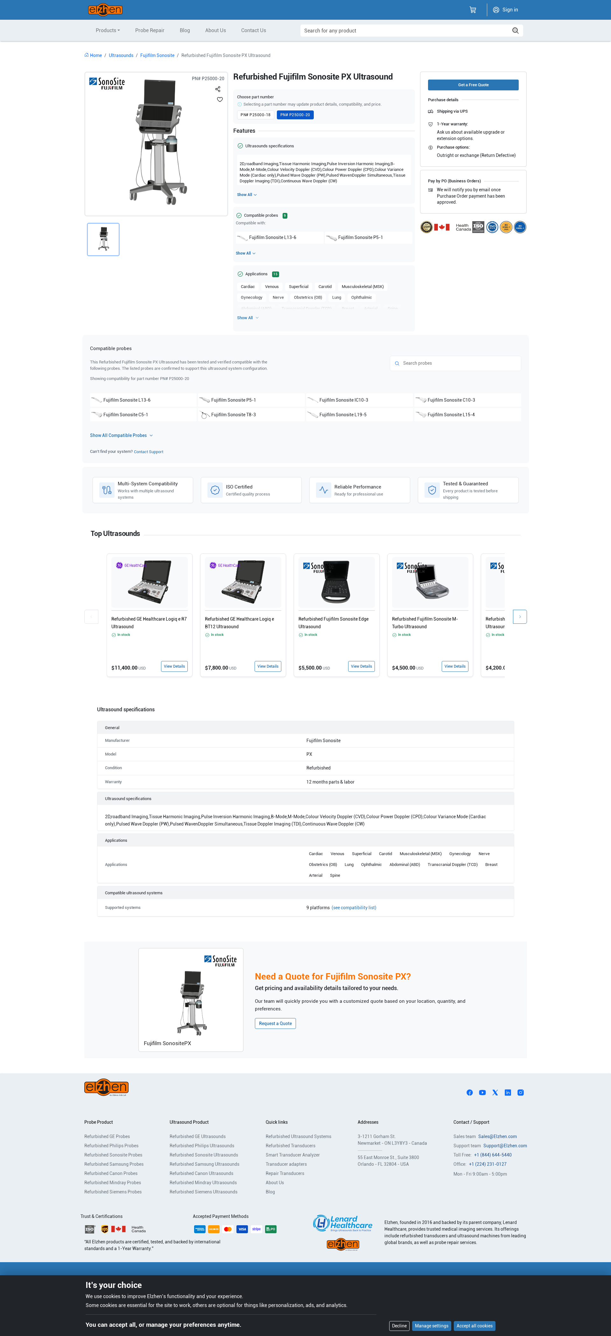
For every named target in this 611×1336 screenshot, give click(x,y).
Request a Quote (275, 1023)
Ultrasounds (121, 55)
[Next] (520, 617)
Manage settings (431, 1325)
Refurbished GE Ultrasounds (198, 1136)
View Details (174, 666)
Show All (244, 195)
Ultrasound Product (189, 1122)
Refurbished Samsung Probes (114, 1164)
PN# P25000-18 (255, 115)
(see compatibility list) (354, 907)
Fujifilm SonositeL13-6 (272, 237)
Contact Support (148, 451)
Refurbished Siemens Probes (113, 1191)
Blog (185, 30)
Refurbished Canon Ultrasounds (201, 1173)
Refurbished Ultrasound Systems (298, 1136)
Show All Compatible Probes (118, 435)
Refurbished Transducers (290, 1145)
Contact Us (253, 30)
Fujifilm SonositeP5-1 (360, 237)
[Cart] (473, 10)
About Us (215, 30)
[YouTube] (482, 1092)
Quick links (277, 1122)
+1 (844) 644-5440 (493, 1154)
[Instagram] (520, 1092)
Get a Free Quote (473, 84)
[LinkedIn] (508, 1092)
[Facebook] (469, 1092)
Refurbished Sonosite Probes (113, 1154)
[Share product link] (218, 87)
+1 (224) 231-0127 (488, 1164)
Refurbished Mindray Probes (112, 1182)
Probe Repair (150, 30)
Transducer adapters (286, 1164)
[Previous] (91, 617)
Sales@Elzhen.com (497, 1136)
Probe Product (98, 1122)
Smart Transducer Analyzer (293, 1154)
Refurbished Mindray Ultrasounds (203, 1182)
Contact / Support (471, 1122)
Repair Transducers (285, 1173)
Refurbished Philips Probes (111, 1145)
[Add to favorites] (219, 99)
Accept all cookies (475, 1325)
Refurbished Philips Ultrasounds (202, 1145)
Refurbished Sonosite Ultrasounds (204, 1154)
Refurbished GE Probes (107, 1136)
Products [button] (106, 30)
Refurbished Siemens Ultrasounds (203, 1191)
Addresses (368, 1122)
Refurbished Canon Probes (110, 1173)
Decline (399, 1325)
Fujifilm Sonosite (157, 55)
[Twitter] (495, 1092)
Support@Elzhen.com (505, 1145)
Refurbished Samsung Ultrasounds (204, 1164)
